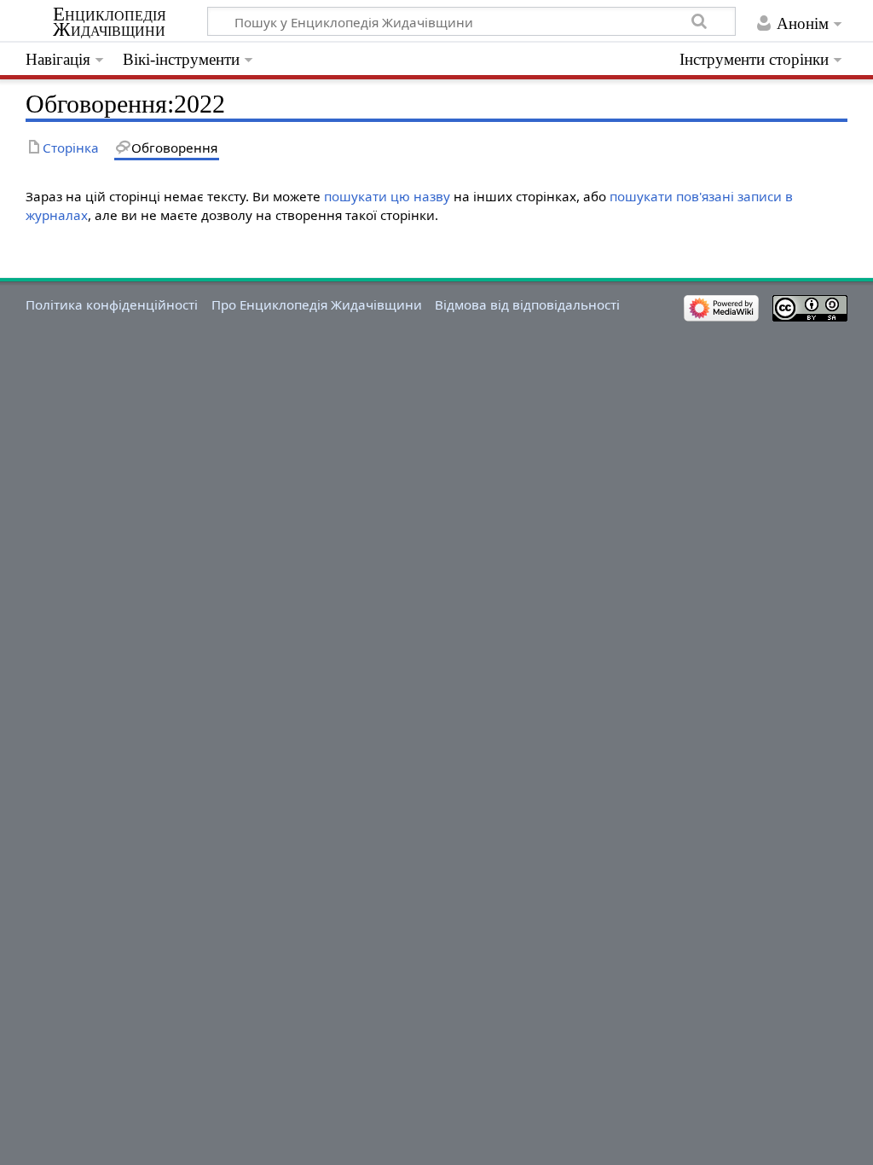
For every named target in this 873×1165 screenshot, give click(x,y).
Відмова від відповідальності (527, 304)
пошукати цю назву (387, 196)
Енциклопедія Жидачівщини (109, 22)
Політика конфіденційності (112, 304)
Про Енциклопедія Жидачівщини (316, 304)
